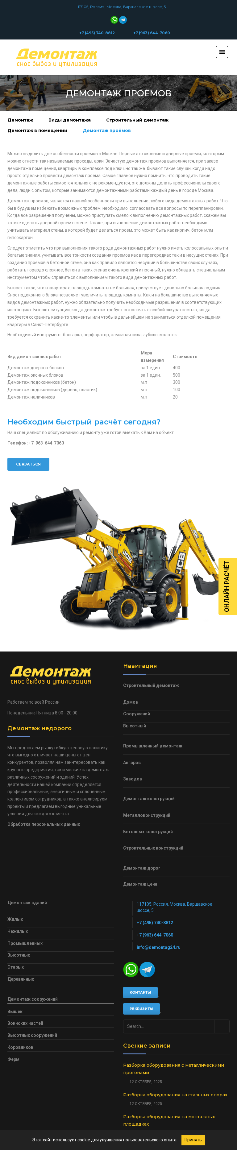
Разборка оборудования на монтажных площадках (169, 1120)
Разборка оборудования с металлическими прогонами (173, 1068)
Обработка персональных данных (43, 824)
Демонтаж (20, 120)
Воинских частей (25, 1023)
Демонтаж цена (140, 884)
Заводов (132, 778)
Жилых (15, 919)
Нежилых (17, 931)
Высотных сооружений (32, 1035)
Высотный (134, 725)
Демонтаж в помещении (37, 130)
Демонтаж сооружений (32, 999)
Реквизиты (141, 1009)
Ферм (13, 1059)
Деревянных (20, 979)
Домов (130, 702)
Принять (193, 1139)
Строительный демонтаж (137, 120)
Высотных (18, 955)
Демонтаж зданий (27, 902)
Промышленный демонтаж (152, 745)
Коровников (20, 1047)
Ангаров (132, 762)
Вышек (15, 1011)
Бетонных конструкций (148, 831)
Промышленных (25, 943)
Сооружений (136, 713)
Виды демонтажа (69, 120)
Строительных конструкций (153, 848)
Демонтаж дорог (141, 868)
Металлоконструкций (146, 815)
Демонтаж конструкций (149, 798)
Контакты (140, 992)
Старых (15, 967)
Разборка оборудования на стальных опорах (175, 1095)
